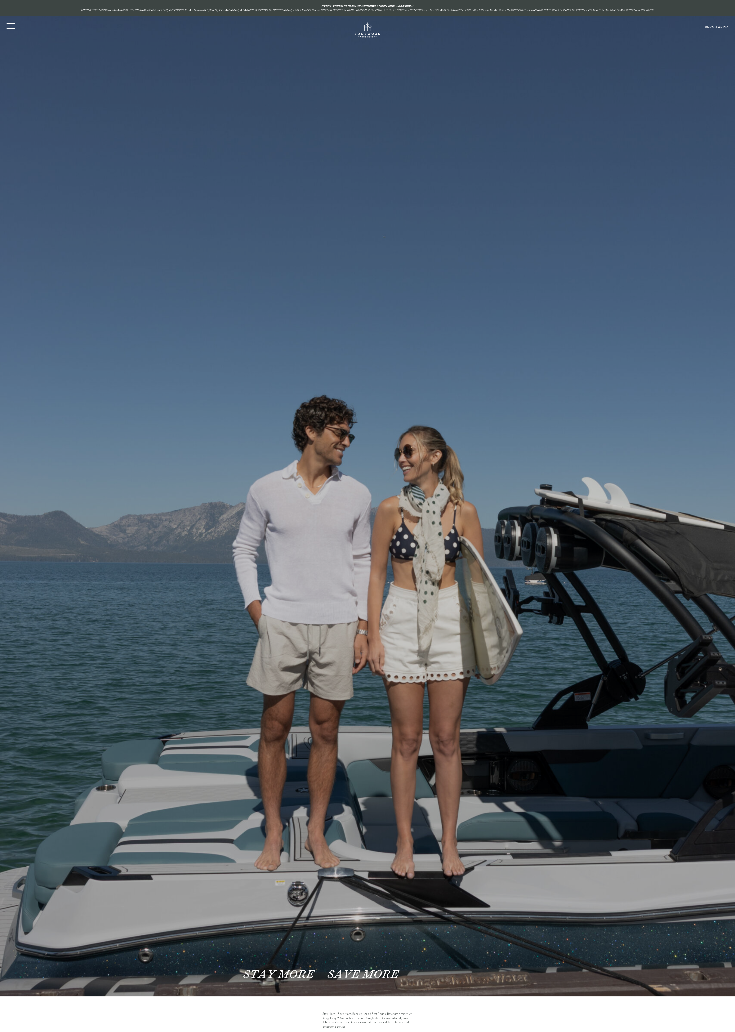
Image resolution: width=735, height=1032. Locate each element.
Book (716, 27)
